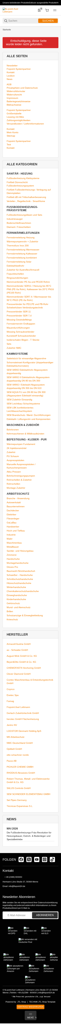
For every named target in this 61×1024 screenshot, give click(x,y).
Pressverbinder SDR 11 (19, 311)
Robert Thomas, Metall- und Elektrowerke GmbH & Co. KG (28, 780)
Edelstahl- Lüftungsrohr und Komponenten (28, 419)
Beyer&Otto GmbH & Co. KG (21, 662)
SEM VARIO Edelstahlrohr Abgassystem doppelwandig (27, 372)
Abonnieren (45, 915)
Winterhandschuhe (16, 587)
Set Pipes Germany (17, 800)
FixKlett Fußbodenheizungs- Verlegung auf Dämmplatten (29, 191)
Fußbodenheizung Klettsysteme (23, 178)
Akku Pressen (14, 471)
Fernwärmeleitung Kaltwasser (22, 253)
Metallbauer (13, 546)
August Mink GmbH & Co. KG (22, 656)
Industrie (11, 534)
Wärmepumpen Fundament (21, 444)
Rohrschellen (13, 484)
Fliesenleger (13, 518)
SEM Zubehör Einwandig (19, 399)
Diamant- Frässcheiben (19, 227)
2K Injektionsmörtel (16, 448)
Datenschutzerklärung (48, 902)
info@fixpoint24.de (17, 886)
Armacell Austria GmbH (19, 644)
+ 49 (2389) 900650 (13, 877)
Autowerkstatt (14, 502)
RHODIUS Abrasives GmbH (21, 773)
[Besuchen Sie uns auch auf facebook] (21, 859)
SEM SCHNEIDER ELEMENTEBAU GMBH (28, 794)
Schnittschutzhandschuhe (20, 579)
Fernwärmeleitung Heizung (20, 237)
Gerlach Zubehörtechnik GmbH (23, 713)
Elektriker (11, 514)
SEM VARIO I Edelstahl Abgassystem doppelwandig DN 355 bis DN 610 (26, 386)
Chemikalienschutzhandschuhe (23, 591)
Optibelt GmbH (14, 749)
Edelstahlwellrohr (15, 265)
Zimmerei (11, 555)
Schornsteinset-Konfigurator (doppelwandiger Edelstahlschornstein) (30, 364)
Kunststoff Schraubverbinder (21, 335)
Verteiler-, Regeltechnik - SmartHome (26, 201)
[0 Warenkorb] (47, 10)
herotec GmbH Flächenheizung (23, 719)
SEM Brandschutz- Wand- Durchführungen (29, 415)
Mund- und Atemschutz (18, 607)
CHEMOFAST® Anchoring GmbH (24, 668)
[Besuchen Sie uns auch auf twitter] (29, 859)
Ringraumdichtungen (17, 278)
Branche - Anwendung (18, 498)
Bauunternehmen (16, 506)
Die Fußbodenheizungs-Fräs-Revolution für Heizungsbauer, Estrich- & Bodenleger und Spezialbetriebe (29, 836)
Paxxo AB (11, 761)
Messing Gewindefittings (19, 319)
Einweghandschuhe (17, 595)
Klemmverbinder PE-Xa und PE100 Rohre (28, 282)
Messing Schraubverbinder (20, 331)
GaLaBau (11, 522)
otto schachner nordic (18, 755)
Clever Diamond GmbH (19, 674)
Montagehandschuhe (17, 563)
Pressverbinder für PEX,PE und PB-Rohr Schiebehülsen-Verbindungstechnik (27, 306)
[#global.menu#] (54, 10)
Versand (47, 997)
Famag (10, 701)
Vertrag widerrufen (30, 1007)
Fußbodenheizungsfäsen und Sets (24, 215)
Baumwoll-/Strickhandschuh (21, 571)
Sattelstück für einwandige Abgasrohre (26, 358)
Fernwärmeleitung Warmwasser (23, 249)
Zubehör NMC (14, 348)
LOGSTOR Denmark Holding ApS (24, 731)
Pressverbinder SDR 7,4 (19, 315)
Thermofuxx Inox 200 (18, 245)
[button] (55, 851)
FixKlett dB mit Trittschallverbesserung (26, 197)
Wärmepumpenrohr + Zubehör (22, 241)
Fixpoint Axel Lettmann (18, 707)
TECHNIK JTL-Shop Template (42, 1002)
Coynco (10, 689)
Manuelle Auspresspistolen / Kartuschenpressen (21, 466)
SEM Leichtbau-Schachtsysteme (23, 403)
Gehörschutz (13, 603)
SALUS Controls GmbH (19, 788)
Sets (9, 344)
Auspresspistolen (15, 460)
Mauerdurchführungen (18, 327)
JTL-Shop (21, 1002)
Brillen (10, 611)
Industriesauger (15, 219)
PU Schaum (13, 456)
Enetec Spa (13, 695)
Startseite (7, 30)
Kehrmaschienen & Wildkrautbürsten (25, 433)
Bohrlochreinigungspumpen (21, 475)
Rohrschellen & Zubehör (19, 480)
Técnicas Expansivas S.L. (20, 806)
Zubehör (11, 452)
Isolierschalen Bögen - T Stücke (23, 340)
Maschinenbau (14, 542)
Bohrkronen (13, 429)
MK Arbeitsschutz (15, 737)
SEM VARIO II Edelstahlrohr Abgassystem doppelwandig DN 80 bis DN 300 (28, 379)
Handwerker (13, 526)
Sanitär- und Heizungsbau (20, 551)
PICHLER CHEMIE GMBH (20, 767)
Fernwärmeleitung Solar (19, 261)
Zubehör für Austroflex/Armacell (23, 269)
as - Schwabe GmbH (17, 650)
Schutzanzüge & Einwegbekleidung (25, 615)
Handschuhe (13, 559)
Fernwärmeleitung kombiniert (22, 257)
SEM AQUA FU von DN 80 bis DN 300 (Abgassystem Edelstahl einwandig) (26, 394)
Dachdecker (13, 510)
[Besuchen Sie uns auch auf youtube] (36, 859)
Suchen (48, 20)
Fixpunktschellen (15, 274)
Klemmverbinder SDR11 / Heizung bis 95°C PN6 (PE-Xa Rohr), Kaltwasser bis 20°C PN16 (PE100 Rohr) (30, 289)
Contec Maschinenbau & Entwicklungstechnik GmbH (30, 681)
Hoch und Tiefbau (16, 530)
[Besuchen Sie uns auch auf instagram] (44, 859)
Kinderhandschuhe (16, 599)
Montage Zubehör (16, 488)
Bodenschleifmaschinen (19, 223)
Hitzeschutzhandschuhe (19, 583)
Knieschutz (12, 619)
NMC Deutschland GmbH (20, 743)
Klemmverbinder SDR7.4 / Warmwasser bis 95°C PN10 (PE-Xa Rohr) (29, 298)
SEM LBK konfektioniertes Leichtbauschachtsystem (20, 409)
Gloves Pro (12, 567)
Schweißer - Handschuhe (20, 575)
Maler (10, 538)
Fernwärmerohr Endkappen (21, 323)
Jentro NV (12, 725)
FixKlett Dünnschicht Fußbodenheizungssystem (20, 184)
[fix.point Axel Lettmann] (15, 10)
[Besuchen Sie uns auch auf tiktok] (52, 859)
